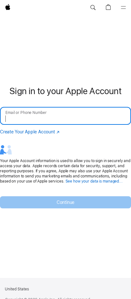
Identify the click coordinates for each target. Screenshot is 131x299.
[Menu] (123, 7)
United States (17, 289)
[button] (92, 7)
